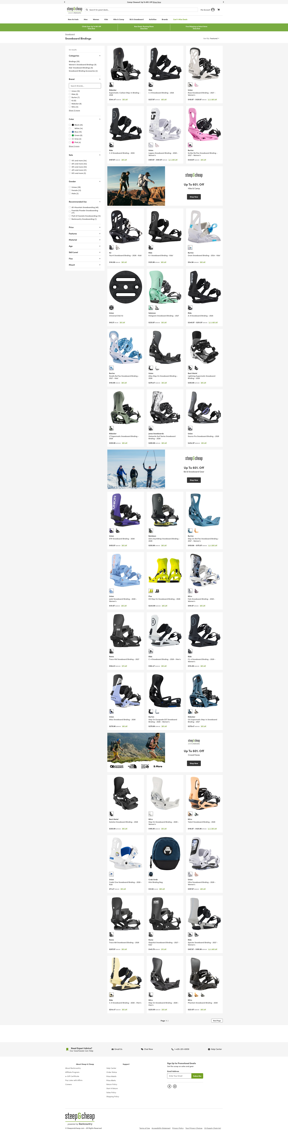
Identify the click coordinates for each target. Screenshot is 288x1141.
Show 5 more (74, 146)
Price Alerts (111, 1080)
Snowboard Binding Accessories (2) (83, 71)
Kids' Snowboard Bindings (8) (81, 67)
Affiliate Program (72, 1072)
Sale (71, 154)
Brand (71, 79)
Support (126, 1064)
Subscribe (197, 1076)
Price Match (111, 1076)
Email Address (173, 1071)
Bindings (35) (74, 61)
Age (71, 246)
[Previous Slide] (64, 2)
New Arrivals (73, 19)
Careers (68, 1084)
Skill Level (73, 252)
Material (73, 239)
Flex (71, 258)
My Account (205, 9)
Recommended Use (78, 201)
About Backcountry (73, 1068)
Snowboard (70, 34)
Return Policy (111, 1084)
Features (73, 233)
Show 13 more (74, 110)
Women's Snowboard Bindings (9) (82, 64)
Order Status (111, 1072)
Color (71, 119)
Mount (72, 264)
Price (71, 227)
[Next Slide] (223, 2)
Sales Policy (111, 1092)
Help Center (111, 1068)
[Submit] (87, 10)
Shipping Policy (112, 1096)
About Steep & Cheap (85, 1064)
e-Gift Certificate (72, 1076)
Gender (72, 181)
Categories (74, 55)
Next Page (217, 1020)
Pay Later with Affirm (73, 1080)
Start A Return (112, 1088)
